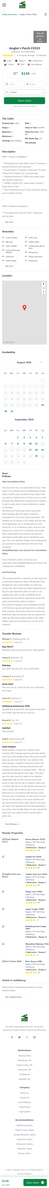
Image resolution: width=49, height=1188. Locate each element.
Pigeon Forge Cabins (24, 1130)
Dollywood (25, 1074)
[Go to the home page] (22, 5)
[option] (42, 405)
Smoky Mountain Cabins (24, 1134)
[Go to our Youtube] (26, 1037)
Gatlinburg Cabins (24, 1125)
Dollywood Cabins (24, 1144)
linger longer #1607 (34, 909)
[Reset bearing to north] (43, 292)
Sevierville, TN (24, 1069)
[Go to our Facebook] (12, 1037)
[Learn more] (13, 845)
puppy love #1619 (33, 891)
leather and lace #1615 (36, 874)
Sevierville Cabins (24, 1139)
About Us (24, 1092)
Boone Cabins (24, 1153)
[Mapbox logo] (9, 342)
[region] (24, 313)
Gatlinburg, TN (24, 1060)
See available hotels (13, 997)
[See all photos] (17, 30)
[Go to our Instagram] (34, 1037)
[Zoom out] (43, 288)
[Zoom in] (43, 284)
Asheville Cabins (24, 1148)
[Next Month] (41, 361)
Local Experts (24, 1111)
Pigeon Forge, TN (24, 1065)
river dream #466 (33, 961)
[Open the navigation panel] (4, 5)
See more (9, 222)
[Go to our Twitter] (19, 1037)
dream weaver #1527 (35, 839)
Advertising (24, 1106)
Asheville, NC (24, 1079)
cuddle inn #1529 (33, 856)
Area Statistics (24, 1102)
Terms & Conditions (24, 1174)
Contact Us (24, 1097)
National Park (25, 1055)
